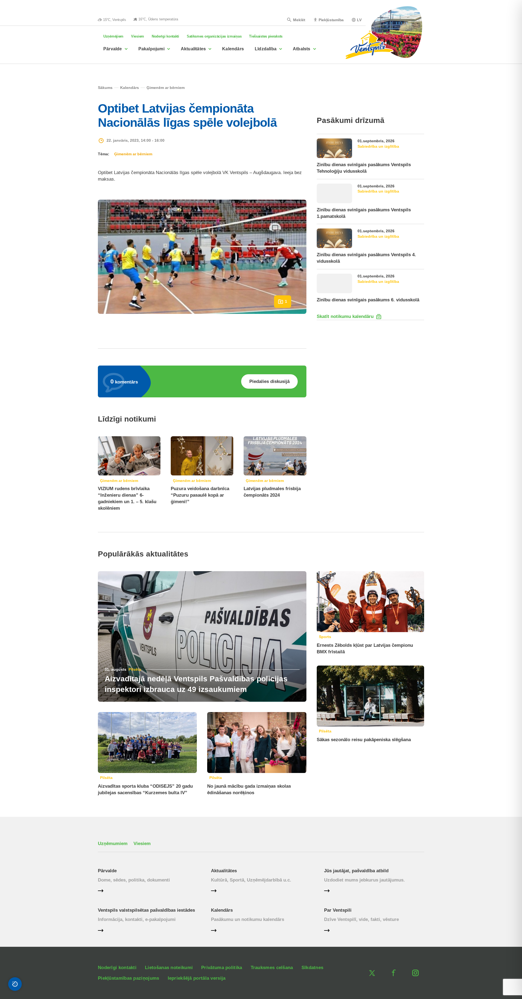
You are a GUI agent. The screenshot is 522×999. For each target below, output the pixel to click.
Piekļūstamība (331, 20)
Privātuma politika (221, 967)
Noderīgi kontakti (165, 36)
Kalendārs (233, 49)
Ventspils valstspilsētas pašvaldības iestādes (146, 910)
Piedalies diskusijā (269, 381)
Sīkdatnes (313, 967)
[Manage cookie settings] (15, 984)
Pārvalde (112, 49)
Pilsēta (135, 669)
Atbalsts (301, 49)
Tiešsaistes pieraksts (265, 36)
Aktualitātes (193, 49)
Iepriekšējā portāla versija (197, 978)
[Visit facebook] (393, 973)
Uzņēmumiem (113, 843)
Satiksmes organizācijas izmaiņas (214, 36)
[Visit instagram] (415, 973)
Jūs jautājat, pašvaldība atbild (356, 870)
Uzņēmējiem (113, 36)
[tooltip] (155, 19)
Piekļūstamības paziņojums (128, 978)
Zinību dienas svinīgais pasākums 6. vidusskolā (368, 299)
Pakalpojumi (151, 49)
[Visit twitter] (372, 973)
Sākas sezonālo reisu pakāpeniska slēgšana (364, 739)
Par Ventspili (338, 910)
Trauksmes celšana (272, 967)
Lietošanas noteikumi (169, 967)
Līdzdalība (265, 49)
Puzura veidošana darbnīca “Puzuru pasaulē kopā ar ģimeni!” (200, 495)
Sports (325, 637)
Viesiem (137, 36)
